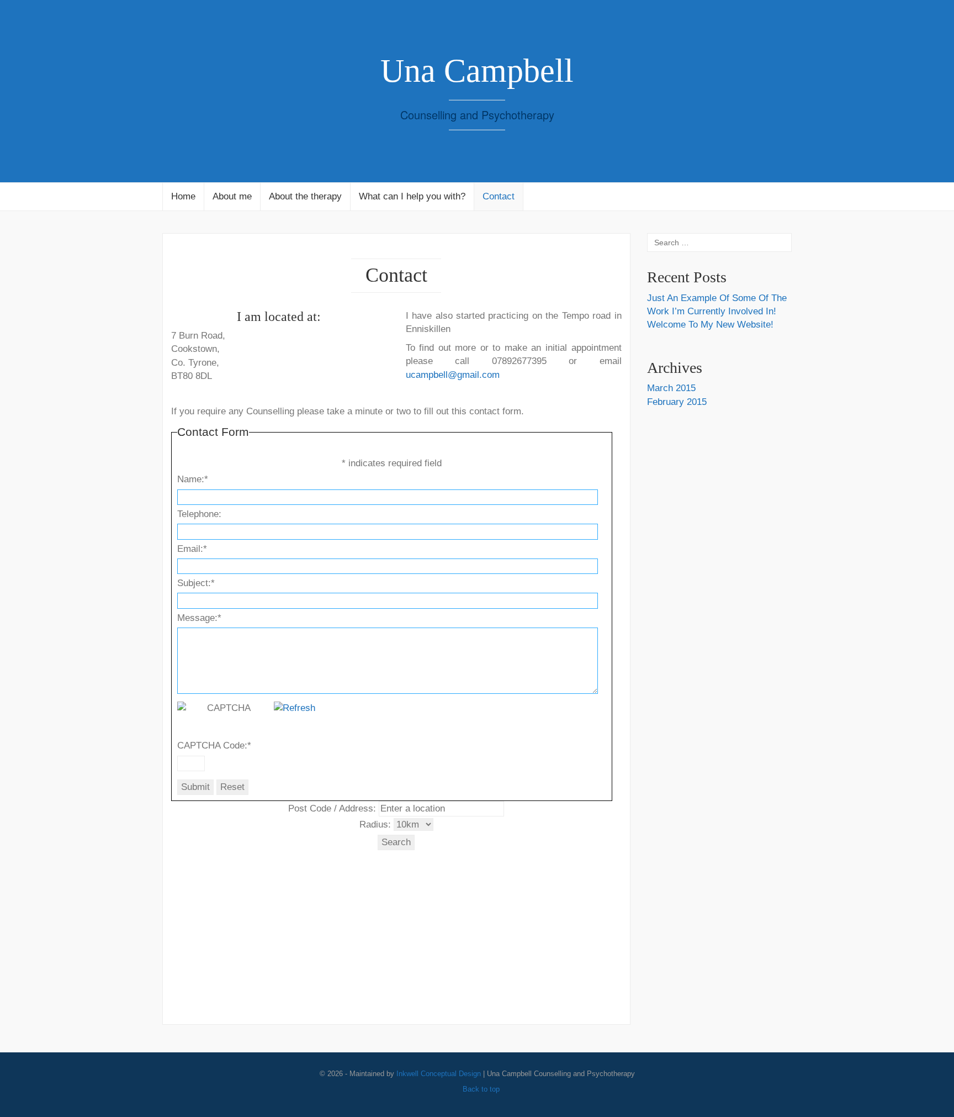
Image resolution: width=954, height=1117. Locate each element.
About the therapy (305, 196)
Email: (192, 549)
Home (183, 196)
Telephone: (199, 514)
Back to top (480, 1089)
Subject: (196, 583)
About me (232, 196)
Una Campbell (477, 70)
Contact (499, 196)
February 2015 (677, 402)
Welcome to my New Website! (710, 324)
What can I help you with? (412, 196)
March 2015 (671, 388)
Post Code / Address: (332, 808)
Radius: (375, 824)
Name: (192, 479)
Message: (199, 618)
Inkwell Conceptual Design (438, 1073)
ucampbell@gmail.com (453, 375)
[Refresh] (294, 708)
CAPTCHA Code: (214, 745)
